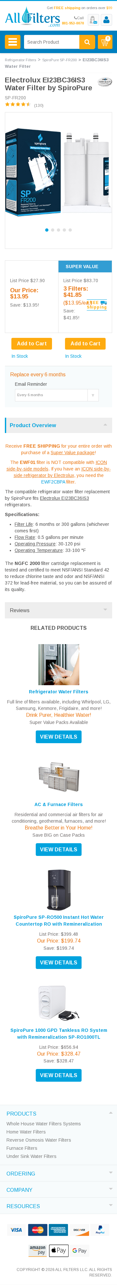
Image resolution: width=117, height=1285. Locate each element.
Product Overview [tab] (33, 425)
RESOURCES (23, 1205)
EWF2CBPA (53, 481)
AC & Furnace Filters (58, 804)
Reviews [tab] (20, 610)
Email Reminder (31, 384)
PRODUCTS (21, 1113)
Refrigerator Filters (20, 60)
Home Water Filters (26, 1131)
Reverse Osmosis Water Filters (38, 1140)
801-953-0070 (73, 23)
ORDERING (20, 1173)
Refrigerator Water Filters (58, 691)
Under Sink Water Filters (31, 1156)
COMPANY (19, 1189)
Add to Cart (85, 343)
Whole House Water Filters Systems (43, 1123)
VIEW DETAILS (58, 737)
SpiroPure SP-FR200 (59, 60)
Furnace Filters (21, 1148)
